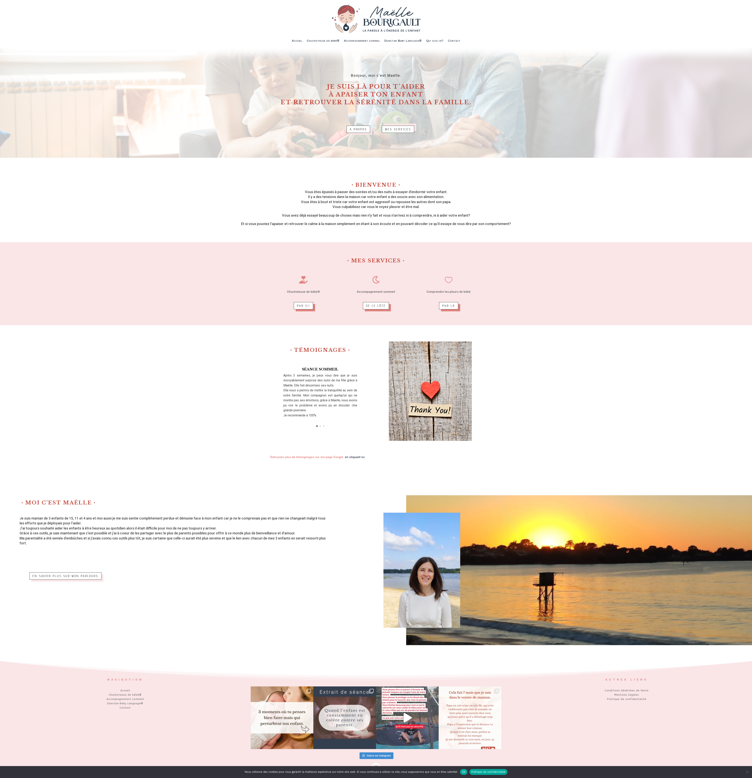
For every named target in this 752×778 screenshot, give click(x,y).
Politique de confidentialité (626, 699)
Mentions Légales (626, 694)
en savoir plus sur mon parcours (65, 576)
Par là (448, 305)
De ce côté (376, 305)
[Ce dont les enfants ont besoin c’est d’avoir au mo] (407, 717)
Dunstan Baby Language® (403, 40)
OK (464, 771)
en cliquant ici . (355, 457)
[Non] (747, 772)
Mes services (398, 129)
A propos (358, 129)
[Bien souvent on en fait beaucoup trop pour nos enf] (282, 717)
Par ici (303, 305)
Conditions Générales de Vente (627, 690)
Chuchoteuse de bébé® (323, 40)
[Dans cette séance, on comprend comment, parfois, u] (470, 717)
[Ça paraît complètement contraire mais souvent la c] (344, 717)
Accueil (297, 40)
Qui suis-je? (435, 40)
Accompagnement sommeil (362, 40)
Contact (454, 40)
